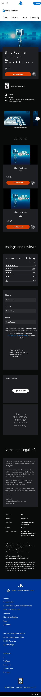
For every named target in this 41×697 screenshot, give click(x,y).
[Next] (38, 119)
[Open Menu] (2, 3)
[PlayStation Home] (20, 3)
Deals (25, 18)
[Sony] (36, 696)
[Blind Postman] (17, 118)
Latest (5, 18)
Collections (15, 18)
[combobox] (20, 300)
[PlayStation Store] (10, 10)
